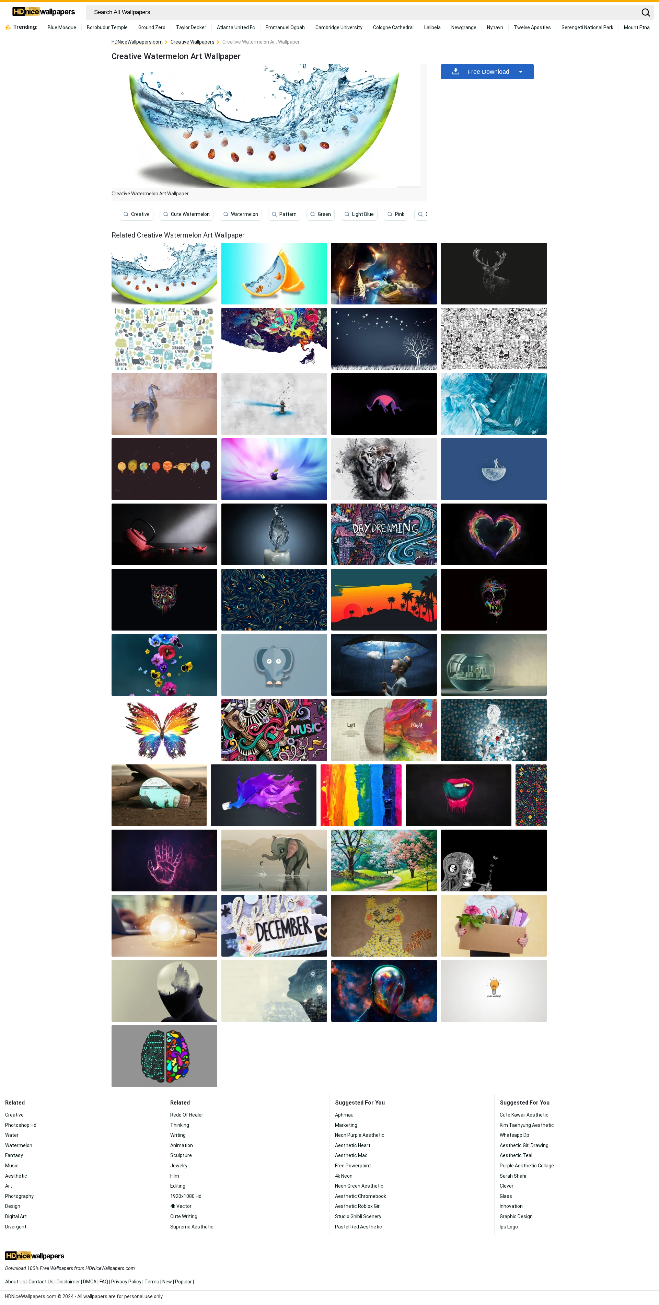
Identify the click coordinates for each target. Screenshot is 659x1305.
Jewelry (178, 1165)
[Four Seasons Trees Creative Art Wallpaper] (384, 860)
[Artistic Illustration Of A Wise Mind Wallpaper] (164, 991)
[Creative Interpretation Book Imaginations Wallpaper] (384, 273)
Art (8, 1186)
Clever (506, 1186)
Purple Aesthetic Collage (527, 1165)
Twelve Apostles (532, 27)
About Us (15, 1281)
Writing (178, 1135)
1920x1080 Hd (185, 1196)
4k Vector (181, 1206)
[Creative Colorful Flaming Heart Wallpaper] (494, 534)
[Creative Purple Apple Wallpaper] (274, 469)
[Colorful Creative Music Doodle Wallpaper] (274, 730)
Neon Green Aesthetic (359, 1186)
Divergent (15, 1226)
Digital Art (16, 1216)
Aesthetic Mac (351, 1155)
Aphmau (344, 1115)
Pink (399, 214)
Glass (506, 1196)
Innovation (511, 1206)
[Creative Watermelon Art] (164, 273)
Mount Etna (637, 27)
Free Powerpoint (353, 1165)
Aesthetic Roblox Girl (358, 1206)
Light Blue (363, 214)
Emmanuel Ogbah (285, 27)
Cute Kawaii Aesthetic (524, 1115)
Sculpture (181, 1155)
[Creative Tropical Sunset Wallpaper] (384, 600)
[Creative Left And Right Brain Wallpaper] (384, 730)
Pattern (288, 214)
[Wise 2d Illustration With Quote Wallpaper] (494, 991)
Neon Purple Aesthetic (359, 1135)
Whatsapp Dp (514, 1135)
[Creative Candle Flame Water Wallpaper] (274, 534)
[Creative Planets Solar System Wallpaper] (164, 469)
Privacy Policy (126, 1281)
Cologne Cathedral (393, 27)
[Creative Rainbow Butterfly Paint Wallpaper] (164, 730)
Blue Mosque (62, 27)
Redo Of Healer (186, 1115)
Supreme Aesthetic (191, 1226)
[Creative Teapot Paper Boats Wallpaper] (164, 534)
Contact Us (41, 1281)
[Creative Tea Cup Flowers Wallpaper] (164, 665)
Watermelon (244, 214)
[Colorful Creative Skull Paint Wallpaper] (494, 600)
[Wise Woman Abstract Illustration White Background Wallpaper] (274, 991)
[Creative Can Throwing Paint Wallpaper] (263, 795)
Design (12, 1206)
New (167, 1281)
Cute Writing (183, 1216)
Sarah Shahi (513, 1176)
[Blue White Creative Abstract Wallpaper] (494, 404)
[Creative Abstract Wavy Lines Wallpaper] (274, 600)
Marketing (346, 1125)
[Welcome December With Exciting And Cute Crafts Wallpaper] (274, 926)
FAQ (104, 1281)
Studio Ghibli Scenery (358, 1216)
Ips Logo (509, 1226)
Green (324, 214)
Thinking (179, 1125)
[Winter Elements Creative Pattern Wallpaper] (164, 339)
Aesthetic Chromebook (360, 1196)
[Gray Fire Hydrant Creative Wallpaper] (274, 404)
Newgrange (463, 27)
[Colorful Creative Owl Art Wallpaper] (164, 600)
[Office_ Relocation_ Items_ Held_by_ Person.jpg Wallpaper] (494, 926)
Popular (183, 1281)
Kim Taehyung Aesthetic (527, 1125)
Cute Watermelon (190, 214)
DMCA (89, 1281)
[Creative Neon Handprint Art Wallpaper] (164, 860)
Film (174, 1176)
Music (12, 1165)
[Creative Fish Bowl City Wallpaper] (494, 665)
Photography (19, 1196)
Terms (151, 1281)
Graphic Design (516, 1216)
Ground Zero (151, 27)
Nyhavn (495, 27)
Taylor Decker (191, 27)
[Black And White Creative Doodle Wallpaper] (494, 339)
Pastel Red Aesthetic (358, 1226)
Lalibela (432, 27)
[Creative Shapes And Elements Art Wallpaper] (531, 795)
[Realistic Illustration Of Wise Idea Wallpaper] (164, 926)
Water (12, 1135)
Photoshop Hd (20, 1125)
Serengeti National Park (587, 27)
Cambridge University (338, 27)
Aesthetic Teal (516, 1155)
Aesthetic (16, 1176)
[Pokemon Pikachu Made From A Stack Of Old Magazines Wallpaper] (384, 926)
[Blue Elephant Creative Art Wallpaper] (274, 665)
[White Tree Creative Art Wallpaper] (384, 339)
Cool (430, 214)
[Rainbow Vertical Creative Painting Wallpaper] (361, 795)
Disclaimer (68, 1281)
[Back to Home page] (43, 12)
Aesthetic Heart (352, 1145)
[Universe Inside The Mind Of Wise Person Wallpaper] (384, 991)
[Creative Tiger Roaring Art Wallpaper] (384, 469)
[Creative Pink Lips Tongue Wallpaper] (458, 795)
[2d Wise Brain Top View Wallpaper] (164, 1056)
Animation (181, 1145)
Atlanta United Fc (236, 27)
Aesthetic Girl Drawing (524, 1145)
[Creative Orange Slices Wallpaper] (274, 273)
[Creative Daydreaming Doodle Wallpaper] (384, 534)
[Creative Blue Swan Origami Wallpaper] (164, 404)
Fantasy (14, 1155)
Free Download (488, 71)
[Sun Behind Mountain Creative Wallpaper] (384, 404)
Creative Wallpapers (193, 42)
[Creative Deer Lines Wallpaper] (494, 273)
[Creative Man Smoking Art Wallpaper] (274, 339)
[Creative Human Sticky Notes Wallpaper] (494, 730)
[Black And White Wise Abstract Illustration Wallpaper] (494, 860)
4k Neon (343, 1176)
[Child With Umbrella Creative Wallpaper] (384, 665)
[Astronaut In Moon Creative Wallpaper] (494, 469)
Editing (177, 1186)
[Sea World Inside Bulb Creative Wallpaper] (159, 795)
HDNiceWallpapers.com (137, 42)
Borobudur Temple (107, 27)
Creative (140, 214)
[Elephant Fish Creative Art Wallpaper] (274, 860)
